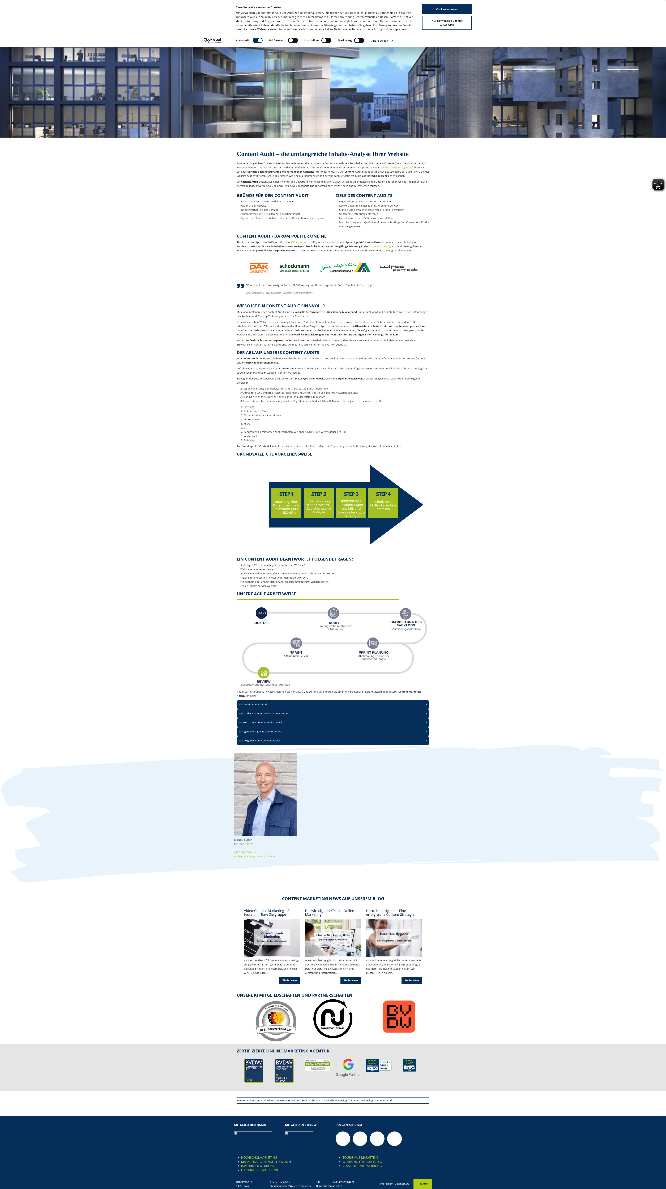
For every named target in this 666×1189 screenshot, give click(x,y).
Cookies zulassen (447, 9)
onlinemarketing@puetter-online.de (291, 1186)
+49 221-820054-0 (280, 1181)
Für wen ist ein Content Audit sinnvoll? (333, 722)
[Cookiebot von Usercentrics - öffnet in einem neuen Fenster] (212, 40)
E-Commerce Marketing (260, 1170)
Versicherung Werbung (362, 1166)
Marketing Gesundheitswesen (266, 1162)
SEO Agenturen (299, 242)
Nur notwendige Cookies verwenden (447, 23)
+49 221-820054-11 (245, 852)
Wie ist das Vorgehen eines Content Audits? (333, 713)
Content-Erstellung (380, 246)
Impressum (400, 29)
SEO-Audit (352, 358)
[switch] (293, 40)
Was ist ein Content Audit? (333, 704)
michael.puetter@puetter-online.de (254, 856)
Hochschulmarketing (259, 1157)
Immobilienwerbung (258, 1166)
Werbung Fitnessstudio (362, 1162)
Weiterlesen (290, 980)
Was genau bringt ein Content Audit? (333, 731)
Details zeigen (379, 40)
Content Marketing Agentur (395, 167)
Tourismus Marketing (361, 1157)
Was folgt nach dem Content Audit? (333, 740)
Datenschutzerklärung (367, 29)
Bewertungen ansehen (329, 1186)
